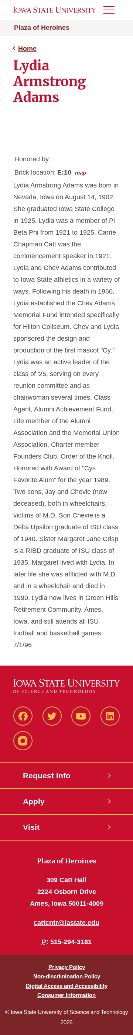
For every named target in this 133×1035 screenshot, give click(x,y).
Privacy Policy (66, 967)
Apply (34, 801)
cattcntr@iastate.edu (66, 922)
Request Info (47, 775)
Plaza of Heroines (41, 27)
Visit (31, 827)
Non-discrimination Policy (66, 976)
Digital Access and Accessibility (67, 986)
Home (27, 48)
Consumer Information (66, 995)
